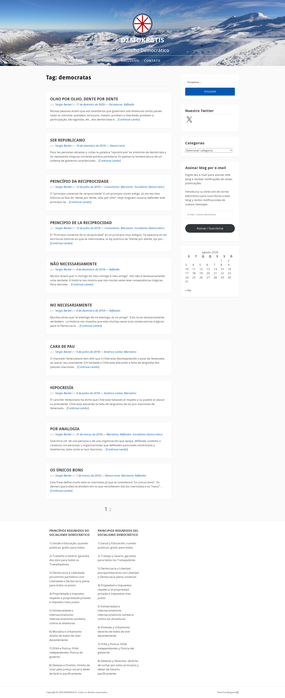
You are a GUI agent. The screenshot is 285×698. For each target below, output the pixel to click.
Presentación (103, 61)
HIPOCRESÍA (61, 387)
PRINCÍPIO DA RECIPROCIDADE (79, 181)
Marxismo (127, 187)
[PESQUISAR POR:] (210, 82)
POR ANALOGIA (64, 429)
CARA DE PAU (62, 346)
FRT (237, 692)
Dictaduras (116, 104)
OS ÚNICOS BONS (66, 470)
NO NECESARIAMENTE (71, 305)
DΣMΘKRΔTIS (142, 39)
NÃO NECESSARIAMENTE (73, 264)
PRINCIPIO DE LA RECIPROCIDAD (81, 222)
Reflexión (114, 310)
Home (51, 61)
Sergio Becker (63, 104)
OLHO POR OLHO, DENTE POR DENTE (84, 99)
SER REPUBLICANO (67, 140)
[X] (189, 120)
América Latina (113, 352)
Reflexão (129, 104)
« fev (188, 290)
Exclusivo (130, 61)
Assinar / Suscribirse (210, 228)
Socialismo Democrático (149, 187)
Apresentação (73, 61)
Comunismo (111, 187)
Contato (152, 61)
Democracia (117, 145)
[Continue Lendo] (129, 119)
